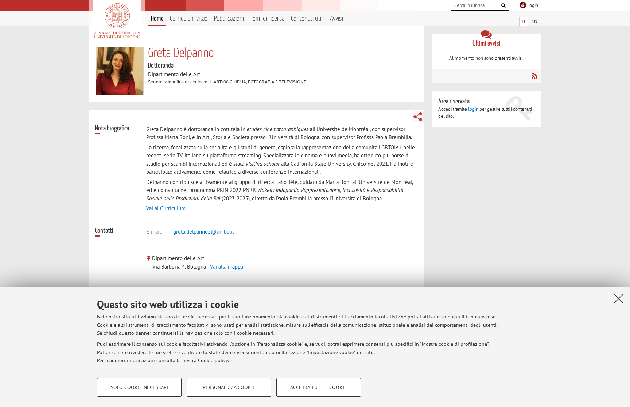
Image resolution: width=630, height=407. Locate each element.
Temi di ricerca (267, 18)
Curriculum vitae (188, 18)
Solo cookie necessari (139, 387)
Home (157, 18)
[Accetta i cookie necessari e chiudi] (619, 298)
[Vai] (503, 5)
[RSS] (534, 75)
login (473, 109)
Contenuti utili (307, 18)
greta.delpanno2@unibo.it (203, 231)
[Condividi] (418, 116)
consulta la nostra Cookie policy (192, 360)
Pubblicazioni (229, 18)
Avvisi (336, 18)
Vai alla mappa (226, 266)
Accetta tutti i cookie (318, 387)
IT (524, 21)
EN (534, 21)
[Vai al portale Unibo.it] (117, 21)
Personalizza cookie (229, 387)
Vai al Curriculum (166, 208)
